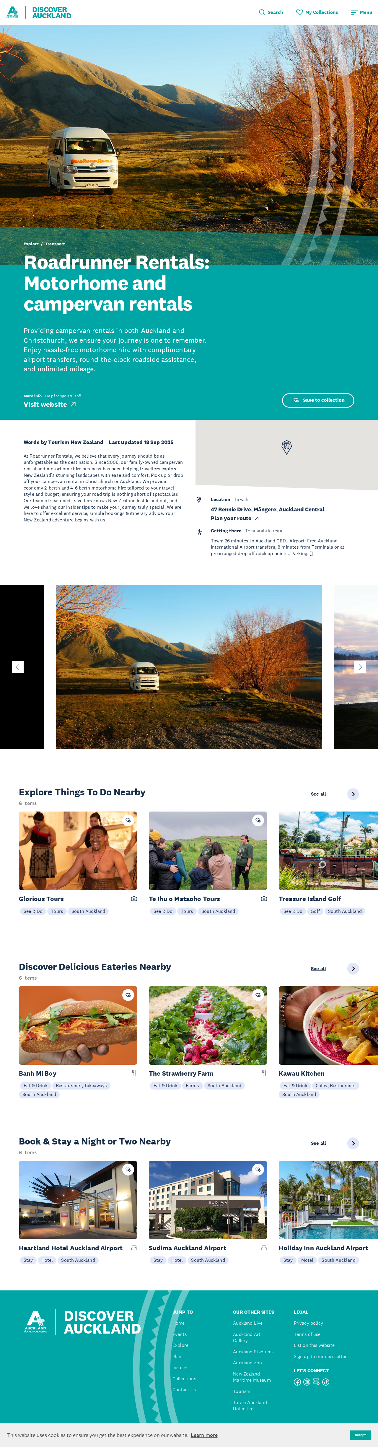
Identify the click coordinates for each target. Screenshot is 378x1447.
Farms (192, 1085)
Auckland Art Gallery (246, 1337)
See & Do (33, 911)
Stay (28, 1260)
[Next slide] (360, 667)
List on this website (314, 1345)
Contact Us (184, 1389)
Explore (31, 243)
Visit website (45, 404)
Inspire (179, 1367)
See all (318, 794)
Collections (184, 1379)
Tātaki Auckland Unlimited (250, 1405)
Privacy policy (308, 1323)
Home (178, 1323)
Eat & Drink (36, 1085)
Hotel (47, 1260)
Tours (57, 911)
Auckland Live (248, 1323)
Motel (307, 1260)
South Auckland (88, 911)
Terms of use (307, 1334)
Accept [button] (360, 1435)
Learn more (204, 1435)
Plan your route (231, 518)
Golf (315, 911)
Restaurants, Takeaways (81, 1085)
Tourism (241, 1391)
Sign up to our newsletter (320, 1356)
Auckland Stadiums (253, 1352)
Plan (177, 1356)
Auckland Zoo (247, 1363)
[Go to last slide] (18, 667)
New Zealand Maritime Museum (252, 1377)
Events (179, 1334)
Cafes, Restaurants (336, 1085)
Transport (55, 243)
